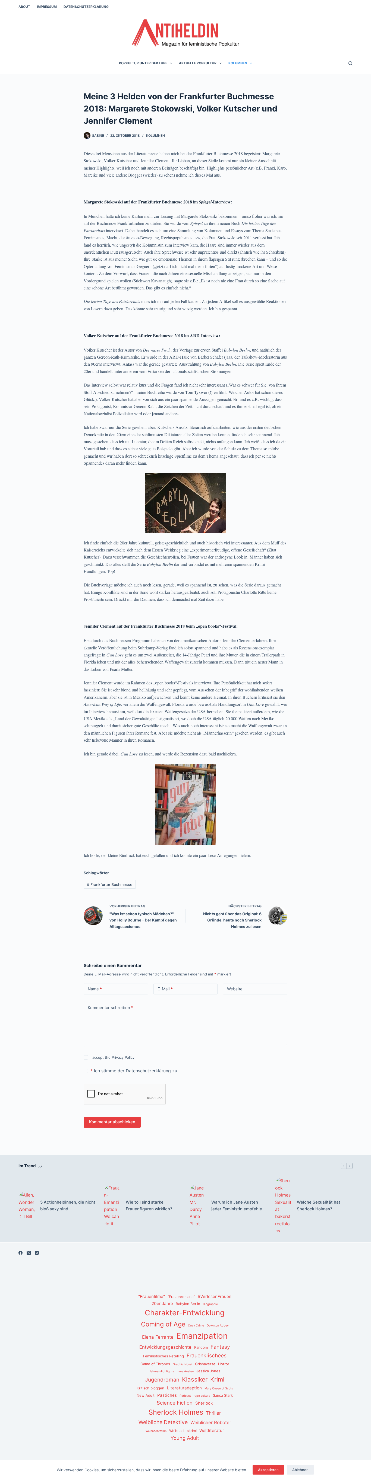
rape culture (202, 1396)
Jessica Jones (208, 1371)
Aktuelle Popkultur (197, 63)
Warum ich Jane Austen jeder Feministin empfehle (236, 1205)
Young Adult (185, 1438)
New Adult (146, 1395)
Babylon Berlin (188, 1304)
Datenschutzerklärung (86, 7)
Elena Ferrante (158, 1337)
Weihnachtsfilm (156, 1431)
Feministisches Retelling (163, 1356)
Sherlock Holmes (176, 1412)
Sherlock (204, 1403)
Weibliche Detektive (163, 1422)
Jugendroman (162, 1379)
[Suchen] (350, 63)
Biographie (210, 1304)
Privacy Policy (123, 1057)
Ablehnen (300, 1470)
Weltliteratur (211, 1430)
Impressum (47, 7)
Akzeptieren (268, 1470)
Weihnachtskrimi (183, 1430)
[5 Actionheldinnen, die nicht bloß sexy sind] (26, 1205)
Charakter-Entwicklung (185, 1312)
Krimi (217, 1379)
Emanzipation (202, 1336)
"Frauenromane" (181, 1296)
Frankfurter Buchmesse (109, 884)
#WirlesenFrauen (214, 1296)
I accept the (112, 1057)
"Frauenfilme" (151, 1296)
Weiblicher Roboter (210, 1422)
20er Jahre (162, 1303)
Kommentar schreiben (110, 1007)
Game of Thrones (155, 1364)
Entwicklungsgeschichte (165, 1347)
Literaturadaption (184, 1387)
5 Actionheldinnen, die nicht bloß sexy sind (67, 1205)
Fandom (201, 1347)
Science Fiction (175, 1403)
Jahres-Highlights (161, 1371)
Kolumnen (237, 63)
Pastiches (167, 1395)
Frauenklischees (207, 1355)
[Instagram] (37, 1253)
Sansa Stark (223, 1395)
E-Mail (165, 988)
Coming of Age (163, 1324)
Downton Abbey (218, 1325)
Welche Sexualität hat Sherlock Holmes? (318, 1205)
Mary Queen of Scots (219, 1388)
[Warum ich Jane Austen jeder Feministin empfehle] (198, 1205)
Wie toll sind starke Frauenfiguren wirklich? (149, 1205)
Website (235, 988)
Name (95, 988)
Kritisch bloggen (150, 1388)
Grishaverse (205, 1364)
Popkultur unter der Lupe (143, 63)
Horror (223, 1364)
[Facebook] (20, 1253)
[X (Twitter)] (29, 1253)
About (24, 7)
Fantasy (220, 1347)
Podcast (185, 1396)
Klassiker (194, 1379)
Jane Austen (185, 1371)
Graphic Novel (182, 1364)
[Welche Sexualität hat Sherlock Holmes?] (283, 1205)
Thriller (213, 1413)
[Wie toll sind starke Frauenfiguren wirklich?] (112, 1205)
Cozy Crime (196, 1325)
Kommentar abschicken (112, 1121)
